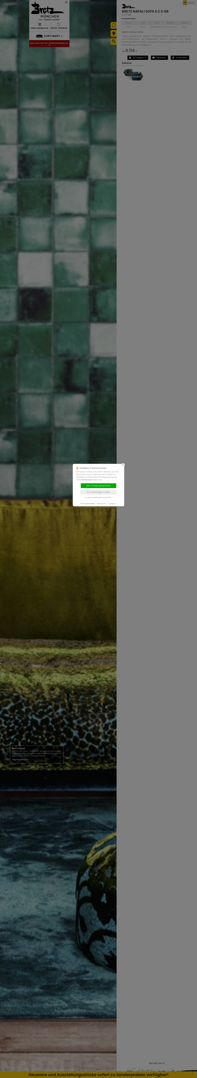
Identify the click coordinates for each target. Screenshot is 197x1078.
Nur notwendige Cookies (98, 492)
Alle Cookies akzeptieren (98, 485)
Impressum (112, 504)
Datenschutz (86, 480)
